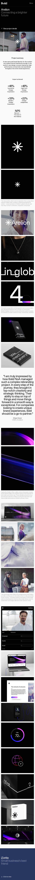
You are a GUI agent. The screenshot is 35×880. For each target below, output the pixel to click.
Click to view (7, 876)
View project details (10, 28)
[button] (17, 42)
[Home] (4, 3)
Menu (31, 3)
